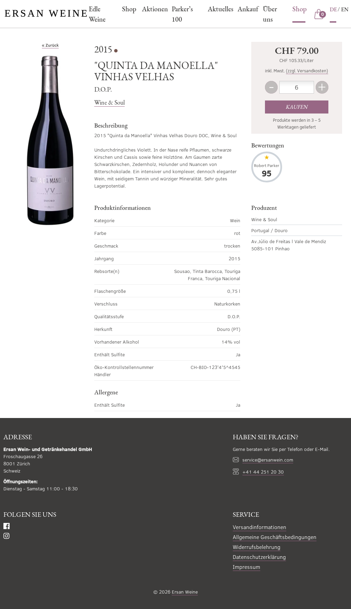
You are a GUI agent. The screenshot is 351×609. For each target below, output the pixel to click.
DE (333, 9)
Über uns (270, 14)
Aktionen (153, 8)
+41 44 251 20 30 (263, 471)
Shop (128, 8)
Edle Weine (97, 14)
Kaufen (296, 106)
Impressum (246, 566)
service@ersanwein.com (267, 459)
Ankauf (247, 8)
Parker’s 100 (182, 14)
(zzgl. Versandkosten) (307, 71)
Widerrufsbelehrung (256, 546)
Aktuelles (219, 8)
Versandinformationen (259, 526)
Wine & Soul (109, 102)
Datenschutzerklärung (259, 556)
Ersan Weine (185, 591)
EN (345, 9)
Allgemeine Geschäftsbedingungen (274, 536)
